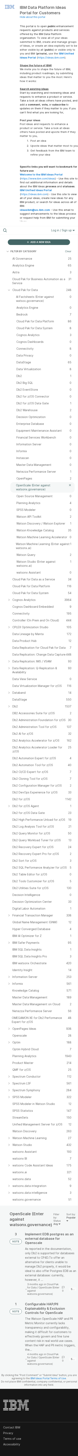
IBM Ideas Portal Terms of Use (48, 1378)
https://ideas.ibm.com (51, 57)
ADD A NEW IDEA (40, 242)
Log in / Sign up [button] (62, 230)
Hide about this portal (32, 16)
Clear (68, 251)
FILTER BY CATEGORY (23, 251)
